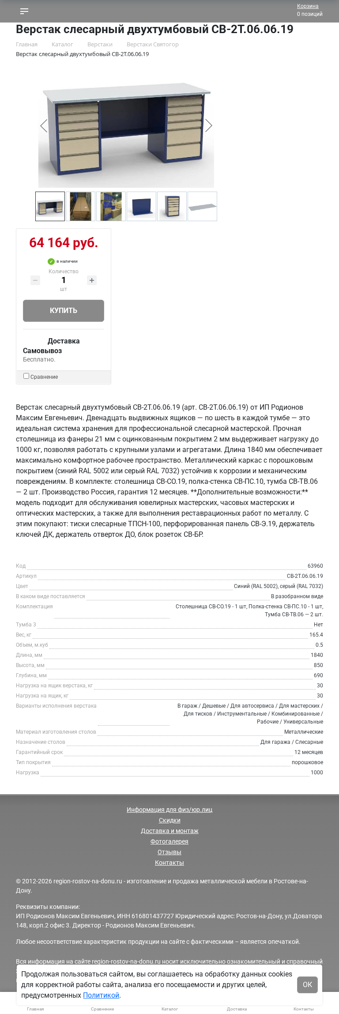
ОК (307, 984)
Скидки (170, 820)
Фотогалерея (169, 841)
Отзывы (169, 852)
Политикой (101, 995)
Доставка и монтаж (170, 830)
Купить (63, 310)
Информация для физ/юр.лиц (169, 809)
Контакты (169, 862)
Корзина (308, 6)
